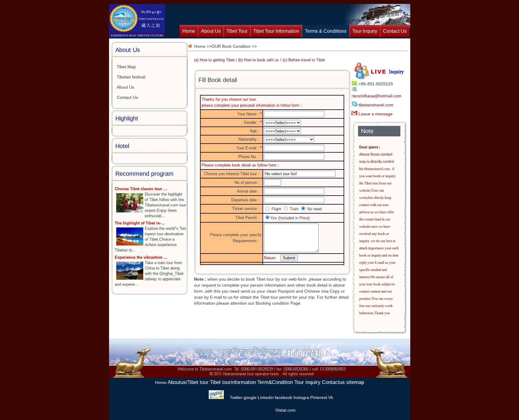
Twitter (236, 397)
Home (188, 31)
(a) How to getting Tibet (214, 60)
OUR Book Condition (231, 46)
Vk (330, 397)
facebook (283, 397)
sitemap (355, 382)
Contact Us (395, 31)
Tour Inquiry (364, 31)
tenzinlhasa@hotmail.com (377, 95)
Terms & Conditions (326, 31)
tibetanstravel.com (376, 104)
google (250, 397)
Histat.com (285, 410)
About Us (211, 31)
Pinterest (318, 397)
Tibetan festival (131, 77)
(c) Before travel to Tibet (304, 60)
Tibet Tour (236, 31)
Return (269, 258)
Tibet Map (126, 66)
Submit (289, 258)
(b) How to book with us (258, 60)
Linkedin (266, 397)
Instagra (301, 397)
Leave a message (376, 113)
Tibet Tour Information (276, 31)
